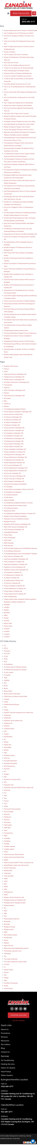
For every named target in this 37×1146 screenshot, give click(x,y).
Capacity (6, 699)
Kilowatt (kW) (8, 870)
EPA (5, 782)
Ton (5, 956)
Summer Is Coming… (10, 52)
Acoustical (7, 651)
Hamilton (6, 607)
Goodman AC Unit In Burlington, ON (14, 567)
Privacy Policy (8, 535)
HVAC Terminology (9, 537)
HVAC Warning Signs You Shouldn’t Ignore (16, 71)
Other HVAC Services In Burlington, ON (15, 527)
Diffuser (6, 750)
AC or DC (7, 653)
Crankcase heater (9, 728)
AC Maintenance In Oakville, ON (13, 575)
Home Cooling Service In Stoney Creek (15, 505)
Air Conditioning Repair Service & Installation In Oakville (20, 554)
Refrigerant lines (9, 929)
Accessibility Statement (11, 532)
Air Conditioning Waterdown (12, 551)
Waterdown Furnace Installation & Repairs (16, 519)
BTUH (6, 686)
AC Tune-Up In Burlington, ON (13, 465)
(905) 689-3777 (7, 1086)
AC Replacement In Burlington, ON (14, 454)
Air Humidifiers (8, 487)
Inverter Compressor (10, 868)
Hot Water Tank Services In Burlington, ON (16, 382)
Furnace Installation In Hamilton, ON (14, 452)
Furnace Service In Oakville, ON (13, 414)
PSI (5, 908)
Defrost (6, 742)
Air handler (7, 675)
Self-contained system (10, 935)
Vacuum (6, 972)
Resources (5, 1040)
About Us (7, 387)
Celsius (6, 702)
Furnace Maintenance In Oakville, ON (15, 588)
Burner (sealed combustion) (12, 694)
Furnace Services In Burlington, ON (14, 428)
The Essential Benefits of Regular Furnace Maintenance (20, 333)
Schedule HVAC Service (11, 366)
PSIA (5, 911)
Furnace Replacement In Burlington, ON (15, 468)
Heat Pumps (6, 1071)
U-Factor (6, 964)
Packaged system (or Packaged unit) (15, 900)
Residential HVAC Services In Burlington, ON (17, 524)
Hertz (5, 830)
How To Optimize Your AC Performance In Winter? (18, 33)
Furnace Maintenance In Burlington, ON (15, 457)
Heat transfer (8, 825)
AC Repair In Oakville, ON (11, 578)
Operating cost (8, 892)
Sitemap (6, 406)
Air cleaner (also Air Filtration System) (15, 667)
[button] (8, 13)
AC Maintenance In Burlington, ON (14, 438)
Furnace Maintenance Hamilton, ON (14, 462)
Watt (5, 980)
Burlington (7, 604)
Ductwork (7, 769)
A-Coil (6, 656)
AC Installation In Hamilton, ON (13, 436)
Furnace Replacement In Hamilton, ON (15, 471)
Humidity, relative (9, 849)
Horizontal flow (8, 833)
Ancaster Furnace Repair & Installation (15, 484)
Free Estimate (8, 385)
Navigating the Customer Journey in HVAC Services (19, 341)
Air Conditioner (8, 664)
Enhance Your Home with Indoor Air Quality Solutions (19, 301)
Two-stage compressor (11, 959)
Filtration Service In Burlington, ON (14, 379)
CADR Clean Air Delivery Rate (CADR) (15, 696)
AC (5, 645)
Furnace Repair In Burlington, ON (13, 444)
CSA (5, 731)
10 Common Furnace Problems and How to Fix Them (19, 121)
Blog (5, 401)
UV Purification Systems (11, 508)
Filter (5, 795)
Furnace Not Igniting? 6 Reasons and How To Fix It (19, 129)
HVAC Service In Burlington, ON (13, 556)
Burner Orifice (8, 691)
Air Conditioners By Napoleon (12, 492)
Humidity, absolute (9, 846)
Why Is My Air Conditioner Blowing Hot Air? (17, 65)
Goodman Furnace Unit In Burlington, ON (16, 570)
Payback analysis (9, 905)
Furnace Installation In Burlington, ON (15, 449)
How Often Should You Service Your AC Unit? (17, 84)
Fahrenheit (7, 790)
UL (5, 967)
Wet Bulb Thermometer (11, 983)
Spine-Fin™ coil (8, 945)
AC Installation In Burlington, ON (13, 433)
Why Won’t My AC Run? (11, 62)
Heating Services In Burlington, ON (14, 377)
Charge (6, 710)
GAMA (6, 806)
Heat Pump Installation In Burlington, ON (16, 559)
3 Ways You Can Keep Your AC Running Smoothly (18, 68)
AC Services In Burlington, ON (13, 417)
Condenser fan (8, 723)
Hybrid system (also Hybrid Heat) (14, 857)
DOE (5, 753)
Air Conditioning (7, 1060)
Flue (5, 798)
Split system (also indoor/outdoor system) (16, 948)
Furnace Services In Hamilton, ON (14, 430)
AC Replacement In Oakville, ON (13, 580)
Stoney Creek (8, 623)
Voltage (6, 978)
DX (5, 771)
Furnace (6, 801)
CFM (5, 707)
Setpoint (6, 943)
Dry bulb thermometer (10, 763)
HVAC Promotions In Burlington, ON (14, 390)
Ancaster (6, 621)
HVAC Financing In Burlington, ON (14, 529)
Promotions (5, 1033)
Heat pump (7, 822)
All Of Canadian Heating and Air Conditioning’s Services (20, 548)
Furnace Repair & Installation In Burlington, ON (17, 412)
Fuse (5, 803)
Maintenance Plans (9, 511)
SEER (5, 932)
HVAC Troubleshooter (10, 596)
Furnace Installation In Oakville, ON (14, 586)
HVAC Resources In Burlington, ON (14, 396)
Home (5, 371)
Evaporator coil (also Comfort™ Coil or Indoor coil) (18, 787)
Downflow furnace (9, 755)
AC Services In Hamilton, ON (12, 420)
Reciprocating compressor (11, 919)
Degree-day (7, 745)
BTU (5, 683)
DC (5, 739)
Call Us (4, 1084)
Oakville (6, 610)
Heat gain (7, 814)
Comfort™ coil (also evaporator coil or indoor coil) (18, 712)
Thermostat (7, 953)
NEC (5, 884)
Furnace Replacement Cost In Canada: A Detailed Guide (20, 30)
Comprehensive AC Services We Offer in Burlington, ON (20, 234)
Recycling (7, 924)
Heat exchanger (8, 812)
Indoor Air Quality (9, 500)
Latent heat (7, 873)
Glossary (6, 369)
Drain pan (7, 758)
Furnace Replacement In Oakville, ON (15, 594)
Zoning (6, 986)
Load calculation (9, 876)
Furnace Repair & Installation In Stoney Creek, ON (18, 489)
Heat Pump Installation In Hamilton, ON (15, 564)
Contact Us (7, 404)
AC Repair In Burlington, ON (12, 422)
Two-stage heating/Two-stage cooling (15, 962)
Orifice (6, 895)
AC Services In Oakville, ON (12, 583)
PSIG (5, 913)
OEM (5, 889)
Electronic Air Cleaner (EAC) (12, 779)
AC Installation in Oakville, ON (13, 572)
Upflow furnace (8, 970)
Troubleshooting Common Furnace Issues (16, 330)
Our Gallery (7, 398)
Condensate (7, 718)
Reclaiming (7, 921)
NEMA (6, 887)
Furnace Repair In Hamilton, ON (13, 446)
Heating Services (8, 1064)
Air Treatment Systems (10, 495)
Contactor (7, 726)
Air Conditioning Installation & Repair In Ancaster (18, 503)
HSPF (5, 836)
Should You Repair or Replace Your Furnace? (17, 127)
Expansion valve (9, 785)
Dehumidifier (7, 747)
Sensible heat (8, 937)
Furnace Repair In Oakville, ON (13, 591)
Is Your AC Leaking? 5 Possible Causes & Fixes (17, 76)
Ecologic (6, 774)
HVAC (6, 852)
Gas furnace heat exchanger (12, 809)
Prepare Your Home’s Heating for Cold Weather (18, 105)
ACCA (6, 648)
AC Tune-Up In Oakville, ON (12, 473)
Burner (6, 688)
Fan (5, 793)
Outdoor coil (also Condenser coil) (14, 897)
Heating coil (7, 817)
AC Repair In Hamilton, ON (12, 425)
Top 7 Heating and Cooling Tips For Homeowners (18, 103)
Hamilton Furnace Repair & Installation (15, 516)
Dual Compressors (9, 766)
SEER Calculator (9, 543)
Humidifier (7, 838)
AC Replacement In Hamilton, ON (14, 460)
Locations (7, 629)
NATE (5, 881)
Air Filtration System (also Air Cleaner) (15, 670)
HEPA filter (7, 828)
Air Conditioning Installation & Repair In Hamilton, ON (19, 513)
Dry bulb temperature (10, 761)
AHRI (5, 678)
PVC (5, 916)
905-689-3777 (6, 1112)
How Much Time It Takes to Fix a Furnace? (16, 113)
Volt (5, 975)
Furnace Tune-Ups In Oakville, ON (14, 479)
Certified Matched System (11, 704)
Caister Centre (8, 626)
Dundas (6, 618)
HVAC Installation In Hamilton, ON (14, 562)
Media (6, 878)
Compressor (7, 715)
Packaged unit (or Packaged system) (15, 903)
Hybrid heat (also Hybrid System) (14, 854)
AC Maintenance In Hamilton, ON (13, 441)
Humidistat (7, 841)
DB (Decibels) (8, 737)
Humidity (6, 844)
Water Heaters (7, 1075)
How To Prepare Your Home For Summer (16, 54)
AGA (5, 662)
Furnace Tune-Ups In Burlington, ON (14, 476)
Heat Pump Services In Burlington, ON (15, 374)
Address (4, 1091)
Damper (6, 734)
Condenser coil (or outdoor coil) (13, 720)
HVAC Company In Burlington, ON (14, 481)
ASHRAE (6, 680)
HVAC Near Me (8, 546)
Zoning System (8, 988)
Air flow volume (8, 672)
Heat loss (7, 820)
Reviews (6, 393)
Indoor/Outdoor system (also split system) (16, 865)
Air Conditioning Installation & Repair (15, 409)
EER (5, 777)
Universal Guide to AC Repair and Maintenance (18, 73)
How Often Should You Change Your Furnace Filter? (19, 124)
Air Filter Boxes (8, 497)
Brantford (7, 612)
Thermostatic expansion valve (13, 951)
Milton (6, 615)
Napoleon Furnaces (9, 521)
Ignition (6, 860)
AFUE (5, 659)
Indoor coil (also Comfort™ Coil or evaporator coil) (18, 862)
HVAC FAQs (7, 540)
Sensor (6, 940)
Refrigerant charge (9, 927)
